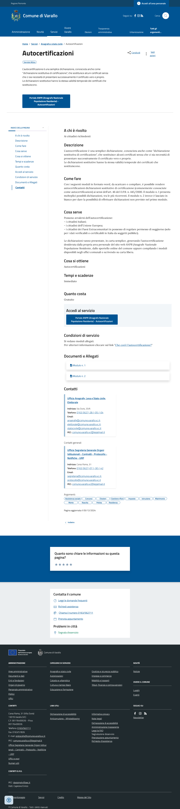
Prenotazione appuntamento (105, 737)
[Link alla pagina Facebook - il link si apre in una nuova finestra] (135, 16)
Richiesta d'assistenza (102, 741)
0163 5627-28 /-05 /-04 (90, 412)
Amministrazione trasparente (105, 727)
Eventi (136, 695)
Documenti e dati (16, 676)
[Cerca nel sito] (164, 15)
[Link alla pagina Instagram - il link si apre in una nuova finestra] (138, 16)
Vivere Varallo (68, 30)
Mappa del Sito (84, 797)
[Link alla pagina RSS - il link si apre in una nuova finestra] (142, 16)
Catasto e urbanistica (60, 680)
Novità (40, 32)
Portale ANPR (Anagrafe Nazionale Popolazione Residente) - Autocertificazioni (46, 101)
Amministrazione (21, 32)
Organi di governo (16, 685)
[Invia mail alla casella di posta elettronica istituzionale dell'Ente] (30, 736)
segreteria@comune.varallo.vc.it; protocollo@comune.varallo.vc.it (84, 478)
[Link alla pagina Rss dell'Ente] (145, 713)
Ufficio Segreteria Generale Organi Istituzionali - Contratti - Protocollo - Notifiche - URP (87, 454)
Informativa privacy (101, 714)
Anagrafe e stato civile (52, 44)
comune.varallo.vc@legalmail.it (88, 432)
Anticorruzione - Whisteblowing (65, 718)
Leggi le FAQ (97, 730)
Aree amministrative (17, 671)
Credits (61, 797)
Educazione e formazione (61, 689)
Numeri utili (13, 763)
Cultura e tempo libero (60, 685)
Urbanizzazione (136, 32)
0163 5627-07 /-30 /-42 (90, 468)
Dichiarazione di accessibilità (63, 714)
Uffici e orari (13, 758)
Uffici (10, 698)
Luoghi (136, 690)
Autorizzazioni (56, 676)
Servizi (54, 32)
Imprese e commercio (102, 676)
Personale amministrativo (20, 689)
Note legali (97, 718)
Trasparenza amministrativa (105, 30)
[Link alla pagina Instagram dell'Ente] (140, 713)
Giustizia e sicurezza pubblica (105, 671)
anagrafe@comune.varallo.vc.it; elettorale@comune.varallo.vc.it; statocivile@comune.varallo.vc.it (84, 424)
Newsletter (138, 717)
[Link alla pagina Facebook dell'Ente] (135, 713)
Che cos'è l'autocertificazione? (133, 345)
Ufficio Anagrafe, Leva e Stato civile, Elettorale (86, 400)
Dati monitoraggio (16, 797)
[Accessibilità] (9, 800)
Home (25, 44)
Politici (11, 694)
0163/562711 (24, 728)
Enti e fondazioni (16, 680)
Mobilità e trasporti (100, 680)
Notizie (136, 671)
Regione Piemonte (18, 3)
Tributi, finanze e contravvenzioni (107, 685)
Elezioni (88, 32)
